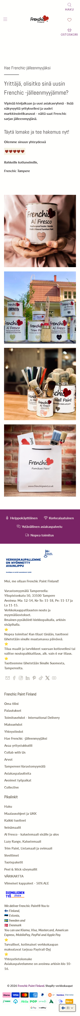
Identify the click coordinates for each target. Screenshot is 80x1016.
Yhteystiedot (13, 731)
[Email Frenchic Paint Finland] (8, 679)
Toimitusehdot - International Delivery (32, 717)
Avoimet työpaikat (17, 780)
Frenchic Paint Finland (31, 985)
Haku (8, 806)
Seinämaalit (12, 827)
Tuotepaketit (13, 862)
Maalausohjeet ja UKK (20, 813)
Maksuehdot (13, 724)
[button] (67, 1007)
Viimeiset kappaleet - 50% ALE (26, 883)
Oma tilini (11, 704)
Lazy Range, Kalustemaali (22, 841)
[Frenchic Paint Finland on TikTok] (41, 679)
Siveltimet (11, 855)
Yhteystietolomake (18, 959)
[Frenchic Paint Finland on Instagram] (21, 679)
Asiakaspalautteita (17, 773)
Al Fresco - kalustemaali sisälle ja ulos (31, 834)
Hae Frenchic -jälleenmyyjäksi (25, 738)
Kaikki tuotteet (15, 820)
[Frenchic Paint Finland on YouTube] (54, 679)
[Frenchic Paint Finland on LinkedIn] (28, 679)
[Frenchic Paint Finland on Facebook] (14, 679)
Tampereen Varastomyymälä (24, 766)
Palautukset (12, 710)
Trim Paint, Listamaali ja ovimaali (28, 848)
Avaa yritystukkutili (18, 745)
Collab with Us (15, 752)
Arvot (8, 759)
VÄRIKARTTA (13, 876)
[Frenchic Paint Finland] (40, 20)
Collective (11, 787)
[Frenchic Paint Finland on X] (47, 679)
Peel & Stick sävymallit (20, 869)
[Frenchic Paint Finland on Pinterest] (34, 679)
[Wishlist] (69, 20)
